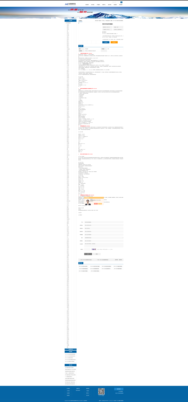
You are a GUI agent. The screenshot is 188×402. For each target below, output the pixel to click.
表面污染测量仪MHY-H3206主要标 (70, 369)
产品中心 (103, 20)
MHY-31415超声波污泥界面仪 (69, 361)
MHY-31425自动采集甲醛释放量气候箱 (70, 354)
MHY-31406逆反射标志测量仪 (95, 266)
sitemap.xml (111, 400)
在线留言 (115, 4)
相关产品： (81, 263)
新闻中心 (104, 4)
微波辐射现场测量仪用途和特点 (70, 371)
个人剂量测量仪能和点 (68, 376)
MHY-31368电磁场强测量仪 (83, 268)
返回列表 (120, 259)
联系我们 (120, 4)
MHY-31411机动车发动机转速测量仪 (84, 266)
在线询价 (105, 42)
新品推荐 (70, 351)
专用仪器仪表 (68, 22)
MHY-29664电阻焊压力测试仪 (87, 259)
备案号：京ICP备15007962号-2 (104, 400)
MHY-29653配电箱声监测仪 (104, 259)
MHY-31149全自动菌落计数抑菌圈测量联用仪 (107, 268)
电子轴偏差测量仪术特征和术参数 (70, 374)
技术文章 (109, 4)
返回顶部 (116, 259)
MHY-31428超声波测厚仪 (69, 357)
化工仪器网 (118, 400)
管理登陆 (122, 400)
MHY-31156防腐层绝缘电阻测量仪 (95, 268)
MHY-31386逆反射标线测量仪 (106, 266)
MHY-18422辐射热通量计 (118, 268)
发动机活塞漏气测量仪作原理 (69, 378)
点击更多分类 (71, 349)
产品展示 (98, 4)
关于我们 (92, 4)
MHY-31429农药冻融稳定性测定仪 (70, 359)
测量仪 (111, 20)
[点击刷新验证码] (93, 249)
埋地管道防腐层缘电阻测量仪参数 (70, 380)
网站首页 (87, 4)
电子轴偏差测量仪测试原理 (69, 367)
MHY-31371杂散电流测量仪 (118, 266)
